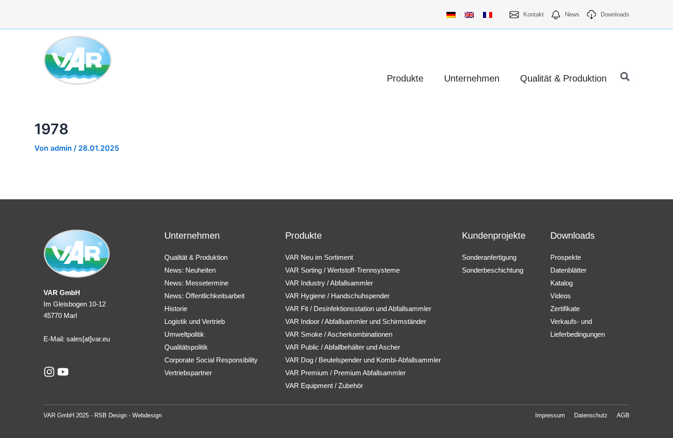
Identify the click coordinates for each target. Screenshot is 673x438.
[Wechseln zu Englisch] (469, 14)
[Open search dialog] (625, 78)
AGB (623, 415)
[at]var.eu (96, 339)
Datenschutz (591, 415)
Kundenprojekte (494, 235)
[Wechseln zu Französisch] (487, 14)
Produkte (303, 235)
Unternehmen (192, 235)
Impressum (550, 415)
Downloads (572, 235)
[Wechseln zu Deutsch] (451, 14)
